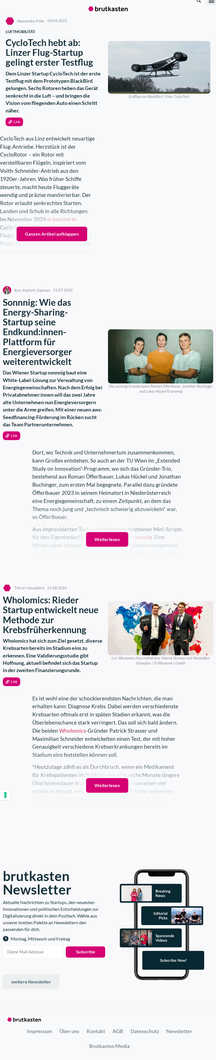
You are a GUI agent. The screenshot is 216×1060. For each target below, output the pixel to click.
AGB (117, 1031)
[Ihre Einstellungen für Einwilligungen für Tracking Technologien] (5, 795)
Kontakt (96, 1031)
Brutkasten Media (109, 1046)
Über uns (69, 1031)
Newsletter (179, 1031)
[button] (14, 122)
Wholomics (72, 730)
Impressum (39, 1031)
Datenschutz (144, 1031)
